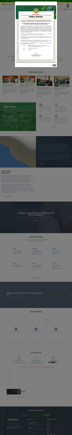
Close (54, 65)
